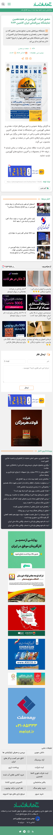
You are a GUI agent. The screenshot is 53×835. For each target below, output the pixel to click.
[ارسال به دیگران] (27, 58)
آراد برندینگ (39, 760)
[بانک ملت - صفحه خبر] (26, 679)
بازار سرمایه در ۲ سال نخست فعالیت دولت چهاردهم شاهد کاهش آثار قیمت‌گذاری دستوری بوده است (26, 516)
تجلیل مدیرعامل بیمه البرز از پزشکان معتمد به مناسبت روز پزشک (27, 494)
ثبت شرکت (39, 767)
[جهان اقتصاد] (42, 4)
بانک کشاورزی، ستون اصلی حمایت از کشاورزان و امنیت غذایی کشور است (27, 460)
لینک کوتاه (46, 181)
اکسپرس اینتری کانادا (13, 782)
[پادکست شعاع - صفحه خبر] (26, 549)
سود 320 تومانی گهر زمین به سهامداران (22, 233)
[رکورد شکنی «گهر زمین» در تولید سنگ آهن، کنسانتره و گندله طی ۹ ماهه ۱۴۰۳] (43, 223)
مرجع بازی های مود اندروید (14, 794)
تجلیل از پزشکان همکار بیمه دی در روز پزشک (33, 510)
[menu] (9, 4)
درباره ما (21, 822)
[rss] (33, 832)
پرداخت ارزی (14, 767)
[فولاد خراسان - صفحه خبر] (26, 654)
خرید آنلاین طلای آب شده (13, 775)
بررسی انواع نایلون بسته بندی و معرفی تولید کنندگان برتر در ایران (26, 498)
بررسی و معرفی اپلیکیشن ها (13, 752)
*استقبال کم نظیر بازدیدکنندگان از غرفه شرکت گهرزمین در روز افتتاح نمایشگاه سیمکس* (20, 205)
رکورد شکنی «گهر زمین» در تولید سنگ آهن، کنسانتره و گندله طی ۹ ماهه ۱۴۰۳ (20, 220)
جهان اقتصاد (16, 811)
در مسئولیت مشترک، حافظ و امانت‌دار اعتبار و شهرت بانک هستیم (26, 483)
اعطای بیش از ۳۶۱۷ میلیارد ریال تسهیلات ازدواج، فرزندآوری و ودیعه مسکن (27, 474)
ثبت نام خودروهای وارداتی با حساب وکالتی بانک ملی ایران (28, 521)
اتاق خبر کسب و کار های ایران (14, 760)
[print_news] (30, 58)
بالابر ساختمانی (39, 782)
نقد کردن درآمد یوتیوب (13, 788)
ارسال (26, 387)
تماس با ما (31, 822)
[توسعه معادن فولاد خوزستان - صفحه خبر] (26, 586)
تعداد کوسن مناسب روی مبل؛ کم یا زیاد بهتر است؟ (31, 490)
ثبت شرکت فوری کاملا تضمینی (39, 775)
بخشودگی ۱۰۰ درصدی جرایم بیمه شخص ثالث (33, 487)
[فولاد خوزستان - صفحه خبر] (26, 620)
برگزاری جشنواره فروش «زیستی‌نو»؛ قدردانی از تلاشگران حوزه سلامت (27, 467)
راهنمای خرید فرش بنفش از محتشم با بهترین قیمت (31, 506)
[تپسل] (9, 166)
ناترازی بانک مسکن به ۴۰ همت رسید (36, 502)
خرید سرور (39, 794)
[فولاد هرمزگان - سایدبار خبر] (26, 428)
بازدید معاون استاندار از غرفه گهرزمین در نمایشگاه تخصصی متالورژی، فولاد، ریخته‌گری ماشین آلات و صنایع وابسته (21, 250)
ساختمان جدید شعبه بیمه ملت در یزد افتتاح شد (36, 10)
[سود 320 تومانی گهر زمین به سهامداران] (43, 238)
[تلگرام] (22, 58)
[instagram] (28, 832)
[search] (3, 4)
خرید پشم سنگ (39, 788)
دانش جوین (39, 752)
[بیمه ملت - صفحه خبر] (26, 716)
